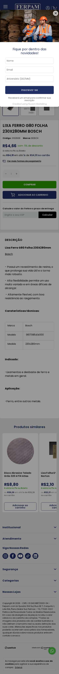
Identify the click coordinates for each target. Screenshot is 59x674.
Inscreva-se (29, 90)
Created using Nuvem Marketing (29, 104)
